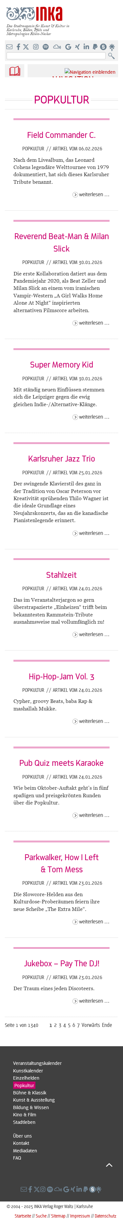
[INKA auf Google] (68, 47)
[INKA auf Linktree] (112, 47)
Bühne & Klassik (29, 1092)
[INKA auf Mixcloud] (57, 47)
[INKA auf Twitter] (26, 47)
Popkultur (34, 148)
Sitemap (58, 1216)
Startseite (23, 1216)
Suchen (113, 56)
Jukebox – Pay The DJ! (61, 963)
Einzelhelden (26, 1078)
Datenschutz (105, 1216)
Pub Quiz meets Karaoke (61, 762)
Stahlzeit (61, 574)
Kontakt (21, 1143)
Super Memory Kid (61, 364)
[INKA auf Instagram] (36, 47)
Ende (107, 1025)
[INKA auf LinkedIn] (87, 47)
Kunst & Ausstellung (34, 1100)
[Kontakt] (10, 47)
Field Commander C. (61, 135)
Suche (41, 1216)
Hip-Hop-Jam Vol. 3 (61, 676)
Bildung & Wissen (31, 1107)
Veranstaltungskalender (37, 1063)
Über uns (22, 1136)
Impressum (80, 1216)
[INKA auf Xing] (78, 47)
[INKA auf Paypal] (96, 47)
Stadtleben (24, 1122)
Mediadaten (25, 1150)
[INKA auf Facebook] (19, 47)
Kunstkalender (28, 1070)
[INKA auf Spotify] (46, 47)
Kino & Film (24, 1114)
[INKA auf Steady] (103, 47)
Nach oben (63, 1165)
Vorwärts (91, 1025)
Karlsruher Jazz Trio (61, 458)
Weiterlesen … (94, 194)
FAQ (17, 1158)
